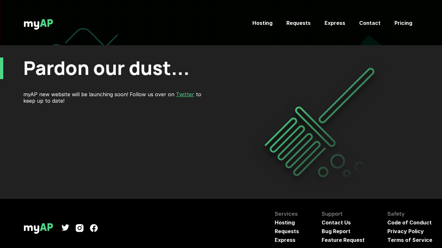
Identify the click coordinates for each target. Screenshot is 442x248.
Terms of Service (409, 240)
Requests (298, 23)
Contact (370, 23)
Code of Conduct (409, 222)
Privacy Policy (405, 231)
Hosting (262, 23)
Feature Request (343, 240)
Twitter (185, 94)
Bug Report (336, 231)
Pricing (403, 23)
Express (335, 23)
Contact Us (336, 222)
